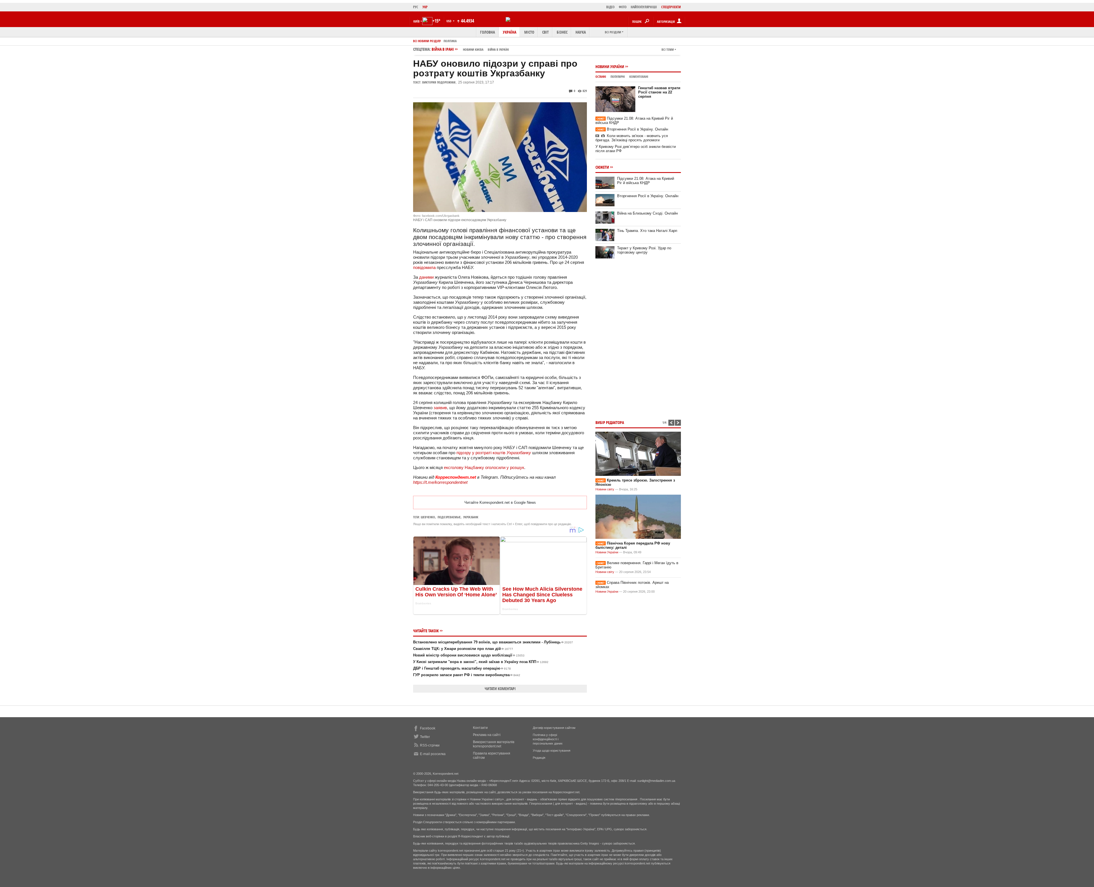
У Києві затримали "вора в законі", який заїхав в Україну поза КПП (480, 662)
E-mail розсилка (433, 754)
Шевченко (428, 517)
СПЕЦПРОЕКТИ (671, 7)
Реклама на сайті (487, 735)
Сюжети (602, 167)
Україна (509, 32)
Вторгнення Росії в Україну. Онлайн (632, 129)
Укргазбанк (470, 517)
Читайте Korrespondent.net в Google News (500, 502)
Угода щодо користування (551, 750)
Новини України (609, 66)
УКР (425, 7)
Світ (545, 32)
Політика (450, 41)
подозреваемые (449, 517)
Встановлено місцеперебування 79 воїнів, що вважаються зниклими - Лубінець (493, 642)
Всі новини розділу (427, 41)
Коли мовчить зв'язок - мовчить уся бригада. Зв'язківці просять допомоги (631, 138)
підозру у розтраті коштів (493, 452)
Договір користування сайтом (554, 727)
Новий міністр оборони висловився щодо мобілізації (468, 655)
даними (426, 277)
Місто (529, 32)
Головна (487, 32)
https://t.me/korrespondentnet (440, 482)
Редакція (539, 757)
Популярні (618, 76)
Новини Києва (473, 49)
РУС (415, 7)
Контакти (480, 728)
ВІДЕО (610, 7)
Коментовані (638, 76)
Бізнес (562, 32)
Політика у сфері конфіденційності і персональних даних (548, 739)
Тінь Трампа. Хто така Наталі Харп (647, 231)
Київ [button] (416, 21)
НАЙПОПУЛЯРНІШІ (644, 7)
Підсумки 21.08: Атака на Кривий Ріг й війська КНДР (645, 180)
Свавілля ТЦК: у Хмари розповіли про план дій (463, 649)
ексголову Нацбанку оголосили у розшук (484, 467)
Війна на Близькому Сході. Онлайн (647, 213)
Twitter (425, 737)
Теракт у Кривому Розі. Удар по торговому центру (644, 250)
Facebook (427, 728)
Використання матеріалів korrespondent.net (493, 744)
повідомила (424, 267)
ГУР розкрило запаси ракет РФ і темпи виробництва (466, 675)
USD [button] (449, 21)
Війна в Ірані (470, 49)
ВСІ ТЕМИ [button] (668, 49)
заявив (440, 407)
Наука (580, 32)
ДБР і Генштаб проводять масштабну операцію (462, 668)
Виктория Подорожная (439, 82)
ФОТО (622, 7)
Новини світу (604, 489)
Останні (600, 76)
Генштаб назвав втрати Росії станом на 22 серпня (659, 92)
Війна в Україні (498, 49)
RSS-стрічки (430, 745)
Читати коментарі (500, 688)
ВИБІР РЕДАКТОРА (609, 422)
